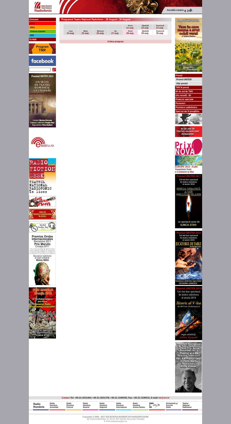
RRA (32, 23)
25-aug (85, 32)
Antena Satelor (37, 31)
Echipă (32, 39)
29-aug (145, 32)
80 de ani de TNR (184, 91)
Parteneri (180, 103)
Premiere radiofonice (186, 107)
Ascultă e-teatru (175, 10)
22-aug (145, 27)
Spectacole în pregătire (187, 111)
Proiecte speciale (184, 99)
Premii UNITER (184, 79)
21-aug (129, 27)
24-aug (70, 32)
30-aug (160, 32)
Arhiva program (115, 41)
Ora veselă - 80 (183, 95)
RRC (32, 27)
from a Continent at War (184, 170)
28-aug (129, 32)
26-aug (100, 32)
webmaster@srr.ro (119, 421)
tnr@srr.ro (164, 398)
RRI (32, 35)
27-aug (114, 32)
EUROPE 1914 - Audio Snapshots (186, 168)
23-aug (160, 27)
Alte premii (182, 83)
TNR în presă (182, 87)
